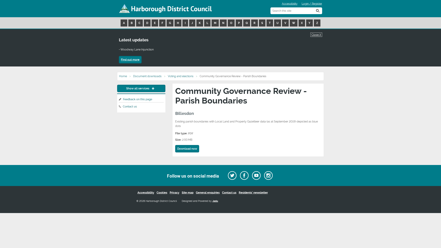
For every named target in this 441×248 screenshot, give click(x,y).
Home (123, 76)
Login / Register (312, 3)
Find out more (130, 59)
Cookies (162, 192)
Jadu (215, 201)
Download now (187, 148)
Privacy (174, 192)
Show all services (138, 88)
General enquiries (208, 192)
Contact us (130, 106)
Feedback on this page (137, 99)
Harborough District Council (171, 8)
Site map (187, 192)
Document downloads (147, 76)
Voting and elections (180, 76)
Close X (316, 34)
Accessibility (290, 3)
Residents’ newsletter (253, 192)
